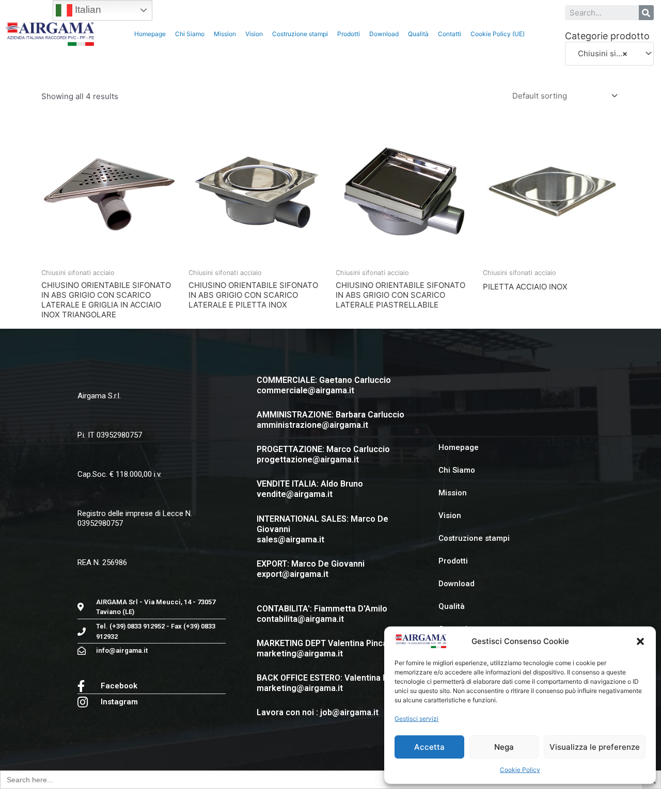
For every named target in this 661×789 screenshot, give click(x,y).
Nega (504, 747)
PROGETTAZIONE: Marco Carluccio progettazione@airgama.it (323, 454)
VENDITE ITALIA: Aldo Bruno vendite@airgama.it (310, 489)
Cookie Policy (520, 770)
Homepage (150, 34)
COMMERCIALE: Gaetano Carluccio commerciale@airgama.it (324, 385)
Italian (86, 9)
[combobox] (609, 54)
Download (384, 34)
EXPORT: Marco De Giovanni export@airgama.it (311, 569)
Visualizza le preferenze (594, 747)
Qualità (418, 34)
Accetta (429, 747)
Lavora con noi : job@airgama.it (318, 712)
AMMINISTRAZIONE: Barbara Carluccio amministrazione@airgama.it (330, 420)
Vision (254, 34)
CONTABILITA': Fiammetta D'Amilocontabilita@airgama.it (322, 614)
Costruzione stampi (300, 34)
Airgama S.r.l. (99, 395)
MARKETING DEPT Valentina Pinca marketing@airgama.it (322, 648)
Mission (225, 34)
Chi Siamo (189, 34)
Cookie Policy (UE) (497, 34)
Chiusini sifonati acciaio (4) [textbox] (605, 53)
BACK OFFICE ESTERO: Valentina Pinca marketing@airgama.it (330, 683)
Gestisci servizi (416, 718)
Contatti (449, 34)
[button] (640, 641)
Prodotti (348, 34)
